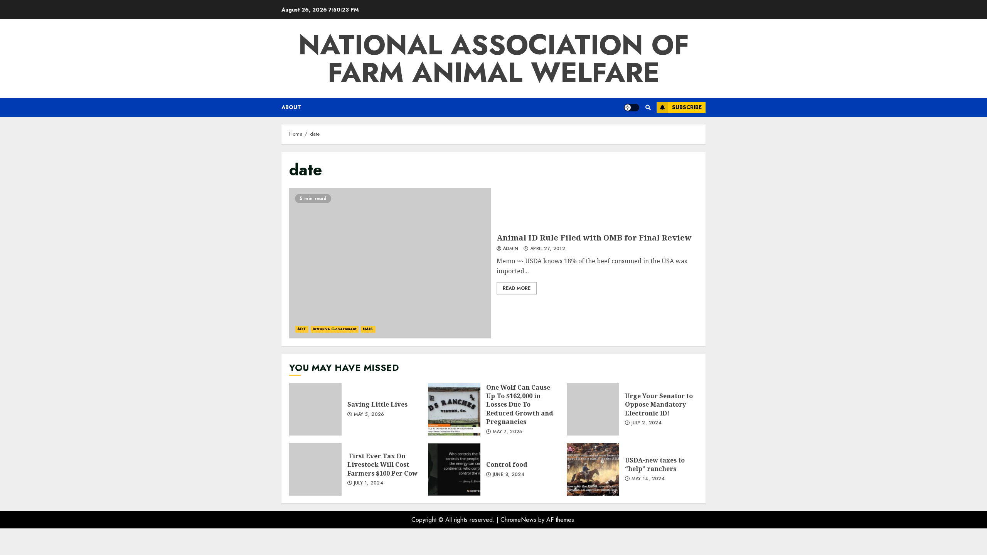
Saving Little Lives (315, 409)
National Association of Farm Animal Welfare (493, 58)
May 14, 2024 (648, 479)
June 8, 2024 (508, 475)
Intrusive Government (334, 329)
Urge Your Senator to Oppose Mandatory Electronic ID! (593, 409)
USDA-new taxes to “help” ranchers (593, 469)
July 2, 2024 (647, 423)
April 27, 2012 (547, 249)
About (291, 107)
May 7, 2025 (507, 432)
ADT (301, 329)
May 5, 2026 (369, 415)
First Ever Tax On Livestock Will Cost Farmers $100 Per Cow (315, 469)
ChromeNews (518, 519)
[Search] (648, 107)
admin (511, 249)
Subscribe (687, 107)
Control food (454, 469)
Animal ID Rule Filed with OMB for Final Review (390, 263)
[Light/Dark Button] (631, 107)
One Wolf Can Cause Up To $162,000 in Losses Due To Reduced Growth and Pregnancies (454, 409)
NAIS (367, 329)
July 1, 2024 (368, 483)
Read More (517, 288)
